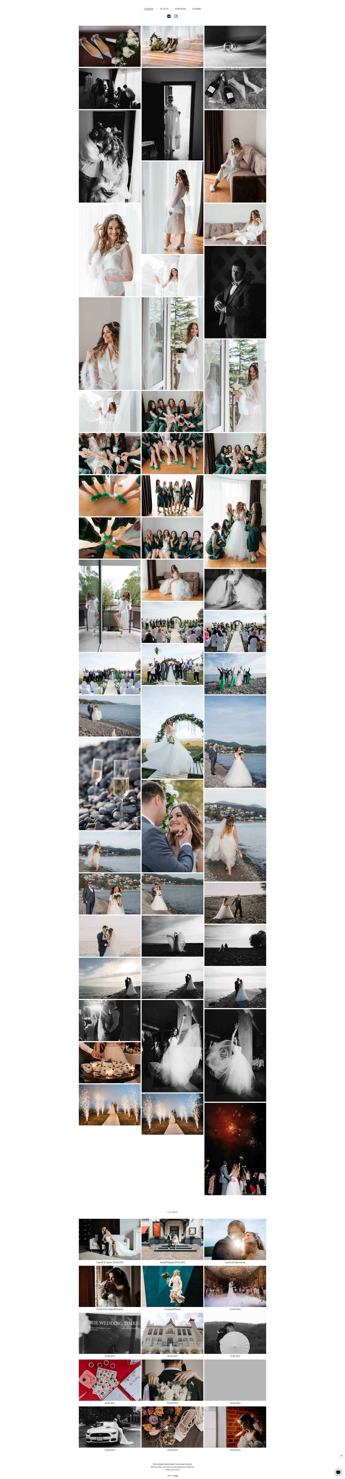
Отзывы (196, 8)
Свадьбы (148, 8)
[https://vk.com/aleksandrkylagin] (169, 16)
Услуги (164, 8)
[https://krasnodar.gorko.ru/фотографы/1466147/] (176, 16)
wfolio (176, 1475)
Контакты (180, 8)
